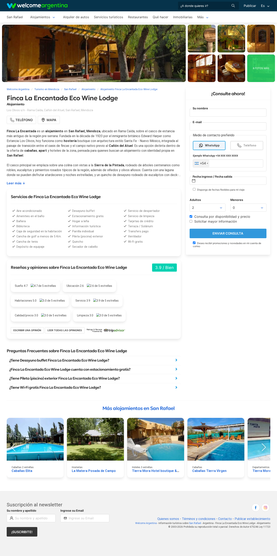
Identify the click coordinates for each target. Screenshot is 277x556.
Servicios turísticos (108, 17)
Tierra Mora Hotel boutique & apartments (164, 471)
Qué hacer (160, 17)
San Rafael (15, 17)
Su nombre (200, 108)
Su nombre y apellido (21, 510)
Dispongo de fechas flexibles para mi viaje (220, 189)
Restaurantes (138, 17)
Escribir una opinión (27, 330)
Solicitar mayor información (215, 221)
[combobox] (201, 163)
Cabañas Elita (22, 471)
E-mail (197, 122)
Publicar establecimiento (252, 519)
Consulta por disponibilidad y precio (221, 217)
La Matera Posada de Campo (94, 471)
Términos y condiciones (198, 519)
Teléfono (249, 145)
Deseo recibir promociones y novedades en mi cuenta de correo (227, 245)
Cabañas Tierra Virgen (209, 471)
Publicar (250, 6)
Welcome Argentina (146, 523)
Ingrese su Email (72, 510)
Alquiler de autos (76, 17)
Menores (236, 200)
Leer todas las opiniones (64, 330)
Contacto (225, 519)
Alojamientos (40, 17)
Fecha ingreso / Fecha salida (212, 176)
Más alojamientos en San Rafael (138, 408)
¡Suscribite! (21, 532)
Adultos (195, 200)
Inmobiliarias (182, 17)
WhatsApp (212, 145)
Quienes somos (168, 519)
